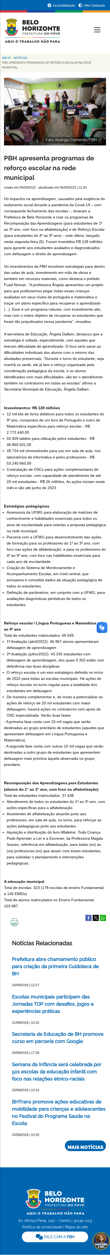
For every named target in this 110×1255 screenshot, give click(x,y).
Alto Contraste (94, 5)
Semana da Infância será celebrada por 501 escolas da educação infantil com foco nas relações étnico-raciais (56, 1072)
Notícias (20, 58)
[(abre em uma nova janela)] (96, 917)
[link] (55, 1237)
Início (6, 58)
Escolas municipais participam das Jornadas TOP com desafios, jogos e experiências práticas (53, 1004)
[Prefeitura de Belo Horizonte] (32, 27)
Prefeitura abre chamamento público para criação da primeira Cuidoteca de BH (55, 966)
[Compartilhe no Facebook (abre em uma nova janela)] (88, 917)
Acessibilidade (64, 5)
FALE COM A (58, 1237)
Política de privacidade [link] (42, 1227)
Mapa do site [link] (76, 1227)
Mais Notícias (85, 1147)
